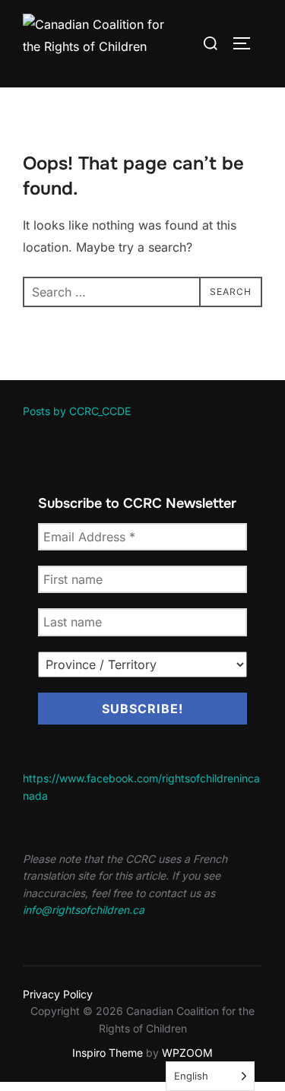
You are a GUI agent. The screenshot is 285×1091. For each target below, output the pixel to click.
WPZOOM (187, 1052)
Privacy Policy (58, 994)
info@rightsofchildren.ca (83, 909)
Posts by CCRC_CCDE (77, 410)
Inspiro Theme (107, 1052)
